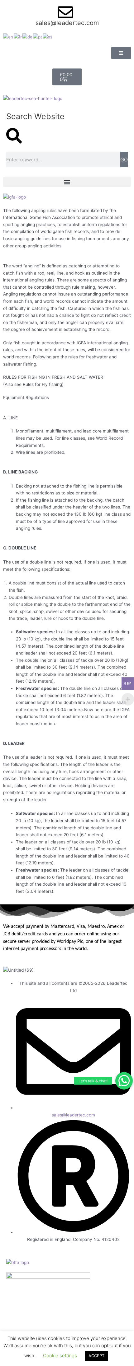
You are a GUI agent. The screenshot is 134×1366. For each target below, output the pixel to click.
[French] (18, 36)
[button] (124, 1081)
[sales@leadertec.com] (65, 12)
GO (124, 159)
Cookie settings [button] (60, 1355)
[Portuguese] (38, 36)
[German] (27, 36)
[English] (8, 36)
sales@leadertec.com (67, 23)
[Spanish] (48, 36)
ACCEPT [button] (96, 1355)
